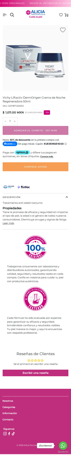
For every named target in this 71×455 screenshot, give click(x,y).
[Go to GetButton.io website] (63, 452)
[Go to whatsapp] (63, 445)
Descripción (11, 197)
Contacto (7, 419)
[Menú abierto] (8, 15)
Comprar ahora (35, 166)
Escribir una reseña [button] (36, 372)
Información (9, 413)
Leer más (8, 223)
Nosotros (7, 400)
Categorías (8, 407)
